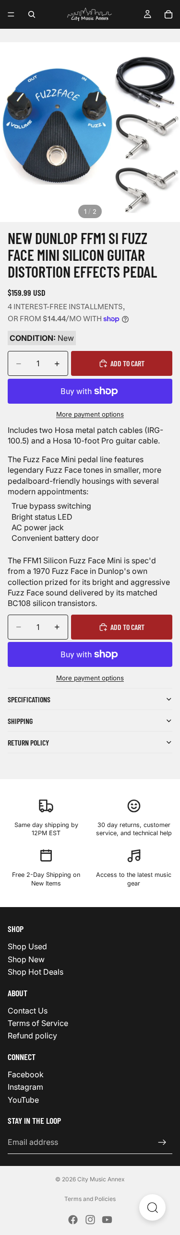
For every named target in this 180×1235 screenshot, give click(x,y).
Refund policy (32, 1035)
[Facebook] (73, 1219)
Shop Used (27, 946)
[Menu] (11, 14)
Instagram (25, 1087)
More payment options (90, 414)
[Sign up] (162, 1142)
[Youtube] (107, 1219)
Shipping (20, 720)
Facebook (26, 1074)
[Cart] (168, 14)
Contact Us (28, 1010)
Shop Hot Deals (35, 972)
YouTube (23, 1099)
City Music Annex (101, 1179)
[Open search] (152, 1207)
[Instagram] (90, 1219)
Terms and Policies (90, 1198)
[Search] (31, 14)
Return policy (28, 742)
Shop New (26, 959)
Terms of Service (38, 1023)
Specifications (29, 699)
